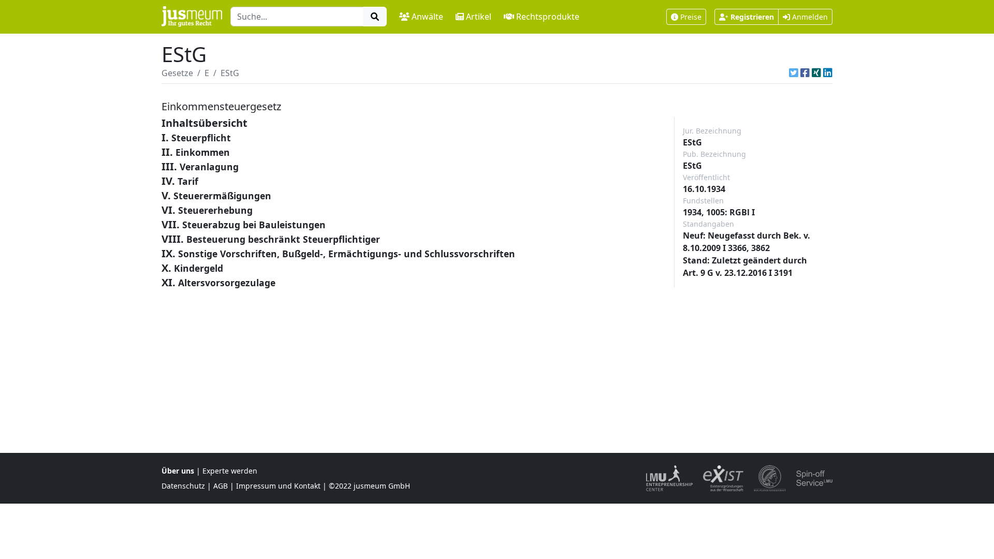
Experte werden (229, 471)
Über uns (178, 471)
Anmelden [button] (809, 17)
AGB (220, 486)
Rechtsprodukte (547, 16)
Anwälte (427, 16)
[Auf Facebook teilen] (805, 73)
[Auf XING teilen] (816, 73)
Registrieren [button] (752, 17)
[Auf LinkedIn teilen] (827, 73)
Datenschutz (183, 486)
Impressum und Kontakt (278, 486)
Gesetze (177, 73)
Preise (690, 17)
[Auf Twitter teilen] (793, 73)
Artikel (478, 16)
